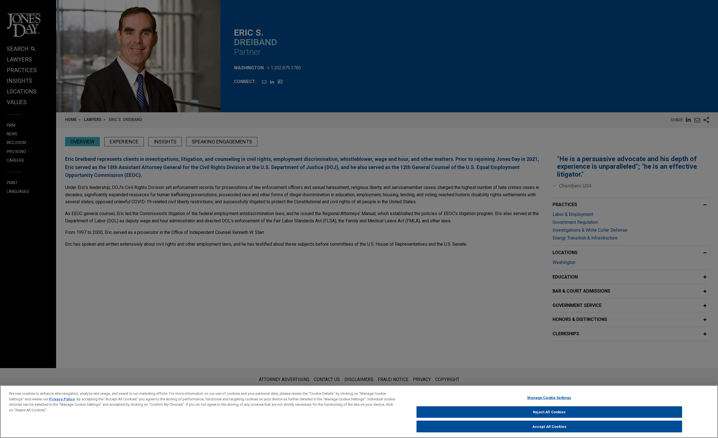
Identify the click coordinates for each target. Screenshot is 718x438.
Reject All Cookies (549, 412)
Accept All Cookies (549, 426)
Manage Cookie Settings (549, 398)
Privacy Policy (62, 399)
